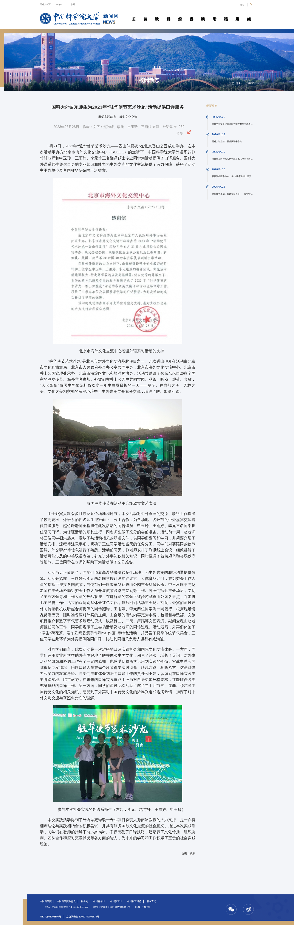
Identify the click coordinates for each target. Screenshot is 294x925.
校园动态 (203, 14)
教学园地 (157, 14)
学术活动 (214, 14)
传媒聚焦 (237, 14)
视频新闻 (249, 14)
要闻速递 (145, 14)
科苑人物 (191, 14)
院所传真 (180, 14)
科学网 (84, 901)
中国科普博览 (134, 901)
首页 (133, 14)
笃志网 (71, 4)
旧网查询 (151, 901)
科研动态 (168, 14)
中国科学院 (46, 901)
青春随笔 (226, 14)
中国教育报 (116, 901)
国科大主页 (45, 4)
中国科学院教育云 (66, 901)
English (59, 4)
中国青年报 (99, 901)
